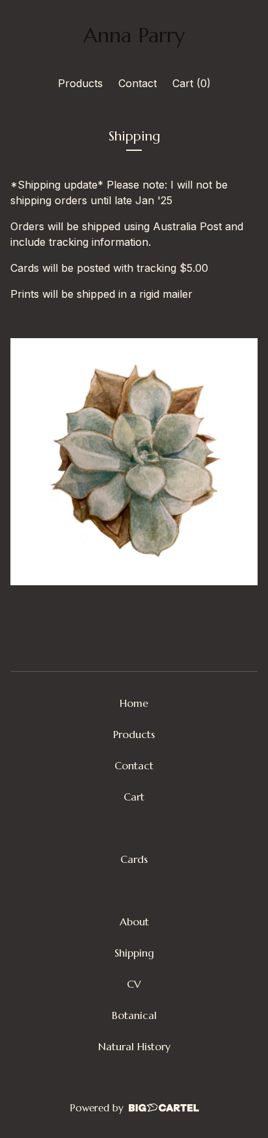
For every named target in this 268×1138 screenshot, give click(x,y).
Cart (134, 796)
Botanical (134, 1015)
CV (134, 983)
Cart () (191, 83)
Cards (134, 859)
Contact (137, 83)
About (134, 921)
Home (134, 702)
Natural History (134, 1046)
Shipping (134, 952)
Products (80, 83)
